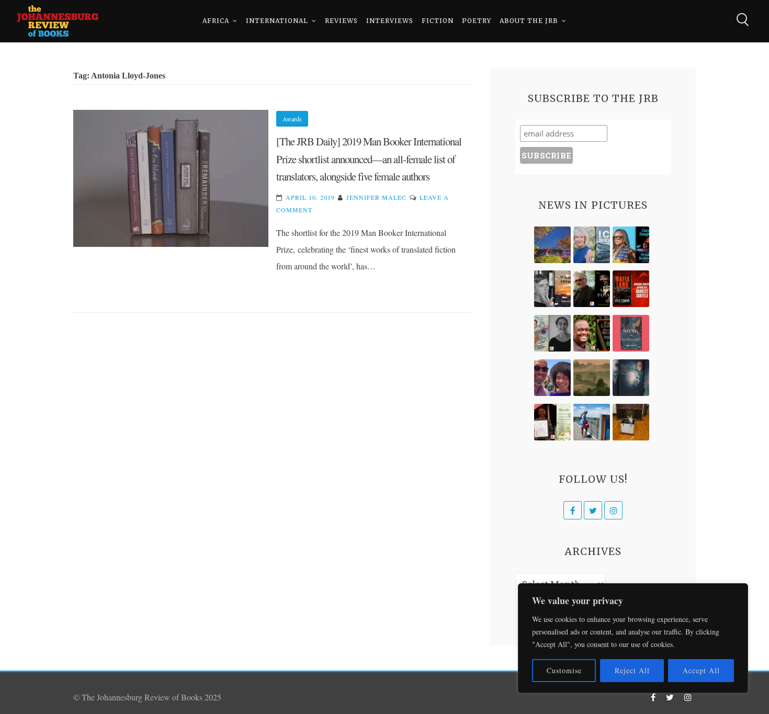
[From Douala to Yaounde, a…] (591, 377)
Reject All (632, 670)
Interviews (389, 21)
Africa (215, 21)
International (277, 21)
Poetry (476, 21)
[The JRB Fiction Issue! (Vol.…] (552, 244)
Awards (292, 119)
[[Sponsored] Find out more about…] (631, 333)
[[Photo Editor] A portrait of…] (591, 422)
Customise (564, 670)
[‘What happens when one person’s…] (591, 333)
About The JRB (529, 21)
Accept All (701, 670)
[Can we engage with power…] (591, 288)
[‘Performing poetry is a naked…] (552, 333)
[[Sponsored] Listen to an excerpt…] (631, 244)
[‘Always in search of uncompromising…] (552, 288)
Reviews (341, 21)
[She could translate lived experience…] (552, 377)
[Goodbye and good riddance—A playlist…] (631, 422)
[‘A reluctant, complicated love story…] (591, 244)
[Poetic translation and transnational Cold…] (631, 377)
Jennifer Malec (376, 197)
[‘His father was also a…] (552, 422)
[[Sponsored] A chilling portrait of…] (631, 288)
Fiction (438, 21)
